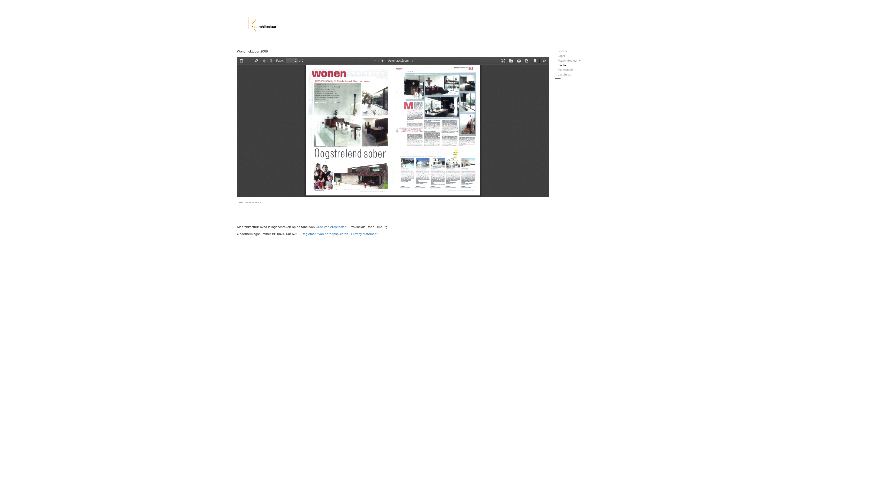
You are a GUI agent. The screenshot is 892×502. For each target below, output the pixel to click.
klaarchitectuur (568, 60)
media (562, 65)
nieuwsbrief (565, 70)
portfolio (563, 51)
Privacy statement (364, 234)
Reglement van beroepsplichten (325, 234)
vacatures (564, 74)
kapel (561, 56)
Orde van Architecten (331, 227)
